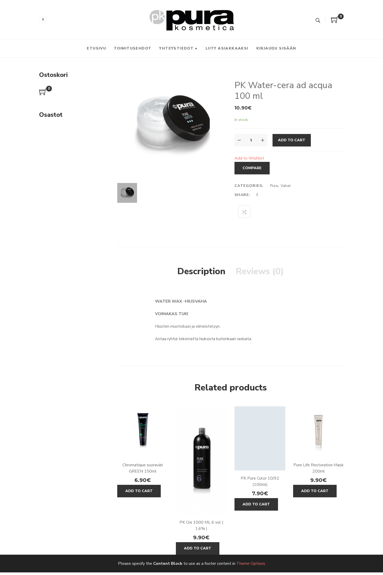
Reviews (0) (260, 271)
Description (201, 271)
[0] (335, 22)
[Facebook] (43, 19)
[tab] (201, 271)
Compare (252, 168)
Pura (274, 185)
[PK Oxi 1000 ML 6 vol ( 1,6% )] (201, 460)
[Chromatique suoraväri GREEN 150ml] (142, 431)
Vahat (286, 185)
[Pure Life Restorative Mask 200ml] (318, 431)
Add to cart (291, 140)
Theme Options (250, 563)
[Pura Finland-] (191, 19)
